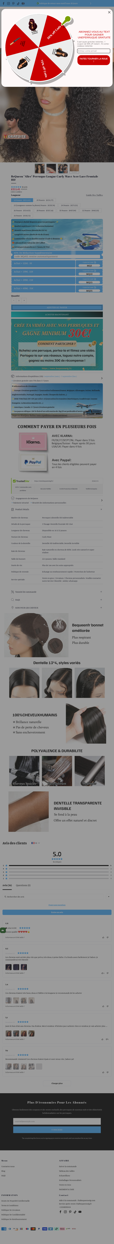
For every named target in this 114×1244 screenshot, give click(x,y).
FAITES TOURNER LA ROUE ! (94, 60)
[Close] (109, 12)
